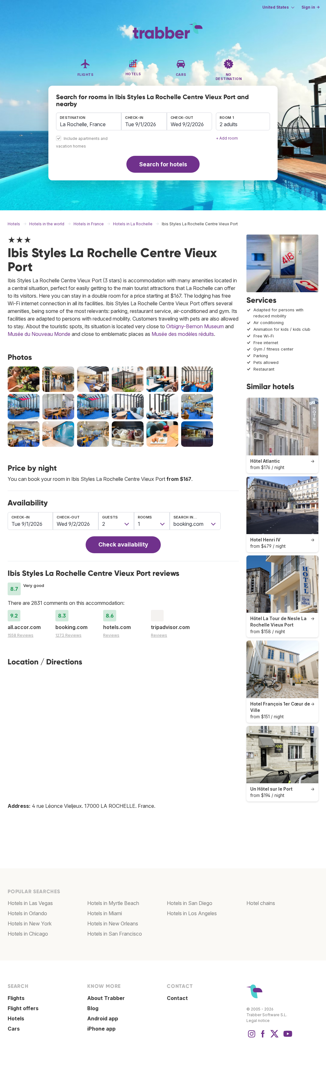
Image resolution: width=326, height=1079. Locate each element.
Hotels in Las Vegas (30, 903)
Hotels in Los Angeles (192, 913)
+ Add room (227, 138)
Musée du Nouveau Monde (39, 334)
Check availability (123, 544)
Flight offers (23, 1008)
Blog (92, 1008)
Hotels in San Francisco (114, 934)
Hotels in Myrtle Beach (113, 903)
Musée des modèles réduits (183, 334)
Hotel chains (260, 903)
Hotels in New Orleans (112, 923)
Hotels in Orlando (27, 913)
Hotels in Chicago (28, 934)
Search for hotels (163, 164)
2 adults (228, 124)
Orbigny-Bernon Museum (195, 326)
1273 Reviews (68, 635)
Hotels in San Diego (189, 903)
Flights (16, 998)
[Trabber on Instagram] (251, 1037)
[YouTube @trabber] (287, 1037)
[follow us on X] (274, 1037)
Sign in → (310, 7)
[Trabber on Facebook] (263, 1037)
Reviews (111, 635)
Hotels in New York (30, 923)
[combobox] (88, 121)
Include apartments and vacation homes (82, 142)
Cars (14, 1028)
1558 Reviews (20, 635)
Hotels (16, 1018)
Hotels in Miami (104, 913)
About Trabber (106, 998)
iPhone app (101, 1028)
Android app (102, 1018)
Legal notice (258, 1020)
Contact (177, 998)
